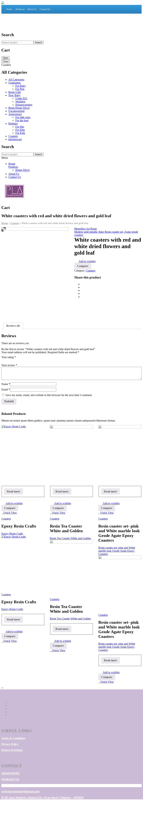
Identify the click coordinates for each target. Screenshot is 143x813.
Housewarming (23, 104)
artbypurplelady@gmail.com (20, 791)
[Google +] (82, 293)
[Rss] (9, 714)
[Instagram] (9, 708)
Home (11, 163)
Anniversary (15, 114)
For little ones (22, 117)
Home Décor (22, 170)
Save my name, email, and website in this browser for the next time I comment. (49, 395)
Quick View (10, 512)
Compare (9, 508)
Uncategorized (16, 110)
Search (38, 42)
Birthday (13, 123)
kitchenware (15, 139)
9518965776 (10, 779)
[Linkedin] (9, 711)
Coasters (13, 136)
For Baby (20, 85)
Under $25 (21, 98)
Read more (13, 491)
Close (6, 61)
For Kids (20, 132)
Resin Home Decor (19, 107)
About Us (13, 173)
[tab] (13, 326)
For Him (20, 129)
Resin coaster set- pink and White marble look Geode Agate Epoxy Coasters (116, 550)
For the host (21, 120)
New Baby (14, 95)
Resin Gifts (14, 92)
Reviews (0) (13, 325)
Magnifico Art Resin (85, 228)
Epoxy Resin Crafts (12, 533)
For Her (19, 126)
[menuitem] (9, 9)
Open (5, 58)
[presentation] (1, 687)
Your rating (8, 357)
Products (13, 166)
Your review (9, 365)
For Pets (19, 88)
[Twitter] (82, 287)
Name (5, 384)
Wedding (20, 101)
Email (5, 389)
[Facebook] (82, 284)
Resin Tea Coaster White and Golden (70, 538)
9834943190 (10, 773)
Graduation (14, 82)
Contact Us (14, 176)
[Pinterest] (82, 290)
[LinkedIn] (82, 296)
